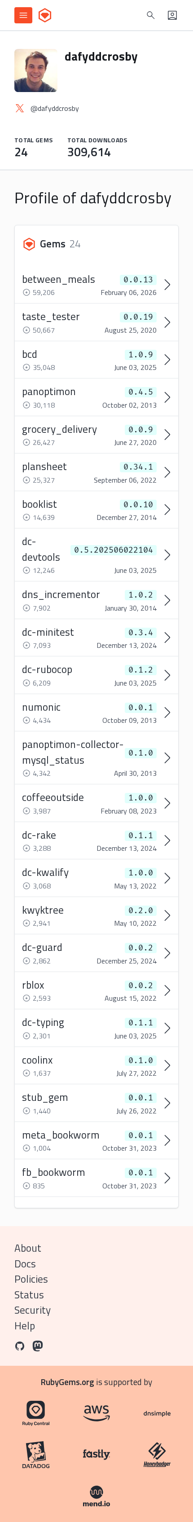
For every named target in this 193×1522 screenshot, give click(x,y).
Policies (31, 1279)
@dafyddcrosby (55, 108)
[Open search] (151, 15)
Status (29, 1294)
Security (32, 1310)
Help (24, 1325)
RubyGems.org (67, 1381)
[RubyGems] (45, 15)
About (27, 1248)
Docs (25, 1263)
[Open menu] (23, 15)
